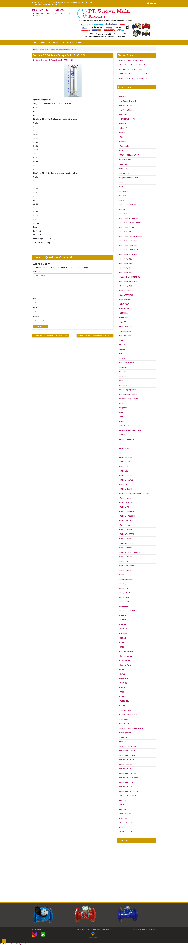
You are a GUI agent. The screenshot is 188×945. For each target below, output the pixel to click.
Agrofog (123, 97)
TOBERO (123, 697)
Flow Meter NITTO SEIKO (129, 254)
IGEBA (122, 345)
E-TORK (123, 196)
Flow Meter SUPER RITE (128, 281)
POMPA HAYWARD (127, 480)
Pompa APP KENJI (127, 439)
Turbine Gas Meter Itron (128, 715)
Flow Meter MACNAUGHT (129, 250)
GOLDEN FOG (125, 309)
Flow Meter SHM (126, 272)
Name (36, 299)
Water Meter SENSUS (128, 782)
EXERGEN (123, 200)
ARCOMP (123, 128)
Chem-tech (124, 164)
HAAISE (123, 322)
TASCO (122, 688)
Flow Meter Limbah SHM (129, 245)
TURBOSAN (124, 719)
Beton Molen (124, 146)
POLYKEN (123, 435)
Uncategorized (125, 733)
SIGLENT (123, 638)
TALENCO (123, 683)
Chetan (13, 944)
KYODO (122, 358)
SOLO (122, 647)
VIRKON (123, 742)
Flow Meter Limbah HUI (128, 241)
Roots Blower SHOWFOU (129, 611)
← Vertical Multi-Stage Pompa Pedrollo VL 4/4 (50, 336)
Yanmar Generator (126, 823)
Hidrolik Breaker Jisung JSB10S (131, 60)
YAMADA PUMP (125, 814)
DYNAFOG (124, 191)
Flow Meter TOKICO (127, 286)
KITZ (122, 354)
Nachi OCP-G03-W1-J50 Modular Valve (134, 78)
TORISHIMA (124, 701)
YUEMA (122, 827)
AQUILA (123, 124)
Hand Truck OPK (126, 327)
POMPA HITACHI (126, 489)
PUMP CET (124, 588)
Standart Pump (125, 665)
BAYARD (123, 142)
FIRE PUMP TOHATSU (128, 205)
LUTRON (123, 376)
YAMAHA (123, 818)
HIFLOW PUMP (125, 336)
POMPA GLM (124, 471)
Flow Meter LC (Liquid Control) (131, 236)
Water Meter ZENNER (128, 796)
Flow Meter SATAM (127, 268)
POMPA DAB (124, 448)
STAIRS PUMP (125, 660)
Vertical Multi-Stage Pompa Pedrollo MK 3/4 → (95, 336)
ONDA (122, 421)
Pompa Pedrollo (43, 49)
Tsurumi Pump (125, 710)
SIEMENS (123, 633)
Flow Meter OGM (126, 259)
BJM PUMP (124, 151)
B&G (121, 137)
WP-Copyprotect (21, 944)
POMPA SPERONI (126, 543)
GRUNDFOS (124, 313)
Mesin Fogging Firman (128, 390)
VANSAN (123, 737)
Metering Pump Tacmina (129, 399)
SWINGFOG (124, 679)
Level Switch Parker (127, 363)
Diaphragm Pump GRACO (129, 178)
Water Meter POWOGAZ (129, 773)
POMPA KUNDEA (126, 503)
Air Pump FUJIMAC (127, 106)
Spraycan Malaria (126, 651)
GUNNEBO (124, 318)
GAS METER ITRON (127, 295)
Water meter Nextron (127, 764)
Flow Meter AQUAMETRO (129, 218)
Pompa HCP (124, 485)
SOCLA (122, 642)
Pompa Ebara (125, 453)
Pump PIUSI (124, 597)
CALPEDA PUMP (126, 160)
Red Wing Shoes (126, 602)
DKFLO (122, 182)
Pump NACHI (125, 593)
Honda (122, 340)
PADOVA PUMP (125, 426)
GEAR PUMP (124, 304)
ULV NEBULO (124, 724)
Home (36, 42)
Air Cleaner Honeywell (128, 101)
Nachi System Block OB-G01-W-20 (132, 65)
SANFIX (123, 620)
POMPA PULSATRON (127, 534)
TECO (122, 692)
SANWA (123, 624)
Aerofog (123, 92)
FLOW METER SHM (74, 42)
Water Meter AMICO (127, 751)
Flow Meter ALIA (126, 214)
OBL (121, 412)
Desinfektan (124, 173)
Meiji (121, 381)
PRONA (123, 575)
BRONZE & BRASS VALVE (129, 155)
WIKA (122, 805)
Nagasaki (123, 408)
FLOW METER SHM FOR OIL (130, 277)
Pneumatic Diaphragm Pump (130, 430)
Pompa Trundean (126, 548)
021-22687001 (42, 2)
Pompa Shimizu (126, 539)
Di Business (146, 930)
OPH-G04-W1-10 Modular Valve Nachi (134, 74)
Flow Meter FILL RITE (128, 227)
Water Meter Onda (126, 769)
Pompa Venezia (126, 557)
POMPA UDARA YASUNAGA (130, 552)
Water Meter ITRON (127, 760)
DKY (121, 187)
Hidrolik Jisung (125, 331)
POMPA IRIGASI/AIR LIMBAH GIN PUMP (134, 494)
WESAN (123, 800)
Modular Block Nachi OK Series (131, 69)
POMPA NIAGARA (126, 521)
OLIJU (122, 417)
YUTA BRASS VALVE (127, 832)
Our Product (57, 42)
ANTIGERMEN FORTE (127, 119)
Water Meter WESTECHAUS (130, 791)
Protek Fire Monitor (127, 579)
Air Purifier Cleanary (127, 110)
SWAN (122, 674)
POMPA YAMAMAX (127, 566)
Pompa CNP (124, 444)
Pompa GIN (124, 466)
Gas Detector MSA (127, 290)
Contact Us (45, 42)
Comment (37, 271)
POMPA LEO (124, 507)
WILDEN (123, 809)
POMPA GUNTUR (126, 476)
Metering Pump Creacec (129, 394)
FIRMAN (123, 209)
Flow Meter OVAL (126, 263)
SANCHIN (123, 615)
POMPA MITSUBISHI (127, 516)
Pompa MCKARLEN (127, 512)
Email (35, 308)
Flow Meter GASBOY (127, 232)
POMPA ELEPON (126, 457)
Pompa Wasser (125, 561)
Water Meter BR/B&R (127, 755)
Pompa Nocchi (125, 525)
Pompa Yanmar (125, 570)
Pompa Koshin (125, 498)
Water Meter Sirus (126, 787)
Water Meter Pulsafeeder (129, 778)
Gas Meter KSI (125, 300)
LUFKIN (123, 372)
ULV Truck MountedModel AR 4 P (132, 728)
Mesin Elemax (125, 385)
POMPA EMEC (125, 462)
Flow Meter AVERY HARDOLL (130, 223)
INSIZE (122, 349)
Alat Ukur (123, 115)
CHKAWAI (123, 169)
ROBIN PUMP (125, 606)
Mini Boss (123, 403)
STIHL (122, 669)
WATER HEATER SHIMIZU (129, 746)
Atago (122, 133)
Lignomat (123, 367)
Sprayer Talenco (126, 656)
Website (36, 317)
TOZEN (122, 706)
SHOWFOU (124, 629)
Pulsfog (123, 584)
